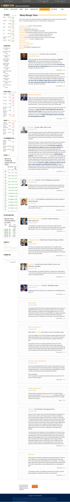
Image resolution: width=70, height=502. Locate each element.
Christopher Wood (23, 35)
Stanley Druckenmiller (24, 27)
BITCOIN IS (6, 9)
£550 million (38, 332)
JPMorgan (21, 48)
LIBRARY (21, 9)
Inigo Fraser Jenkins (24, 34)
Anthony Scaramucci (24, 39)
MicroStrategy (46, 155)
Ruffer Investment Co (24, 42)
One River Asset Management (26, 43)
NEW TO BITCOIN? (14, 9)
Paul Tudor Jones (23, 25)
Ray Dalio (21, 30)
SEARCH (62, 9)
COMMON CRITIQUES (34, 9)
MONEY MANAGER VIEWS (44, 9)
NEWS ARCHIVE (54, 9)
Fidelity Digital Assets (24, 45)
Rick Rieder (22, 32)
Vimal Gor (21, 37)
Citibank (21, 47)
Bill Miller (21, 29)
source (63, 70)
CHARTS (26, 9)
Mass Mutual (22, 40)
